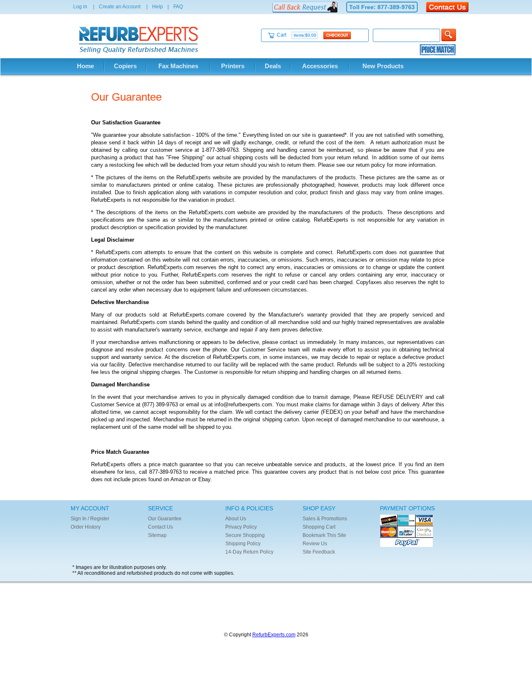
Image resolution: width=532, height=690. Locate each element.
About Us (235, 519)
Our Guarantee (165, 519)
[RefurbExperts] (140, 51)
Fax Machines (178, 65)
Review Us (315, 544)
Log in (80, 7)
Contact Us (160, 527)
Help (157, 7)
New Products (383, 65)
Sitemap (157, 535)
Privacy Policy (241, 527)
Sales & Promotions (325, 519)
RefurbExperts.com (274, 635)
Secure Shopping (245, 535)
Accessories (320, 65)
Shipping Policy (243, 544)
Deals (273, 65)
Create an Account (119, 7)
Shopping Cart (319, 527)
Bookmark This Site (324, 535)
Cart (296, 35)
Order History (86, 527)
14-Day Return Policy (249, 552)
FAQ (178, 7)
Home (85, 65)
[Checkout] (337, 35)
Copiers (125, 65)
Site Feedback (319, 552)
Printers (232, 65)
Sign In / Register (90, 519)
